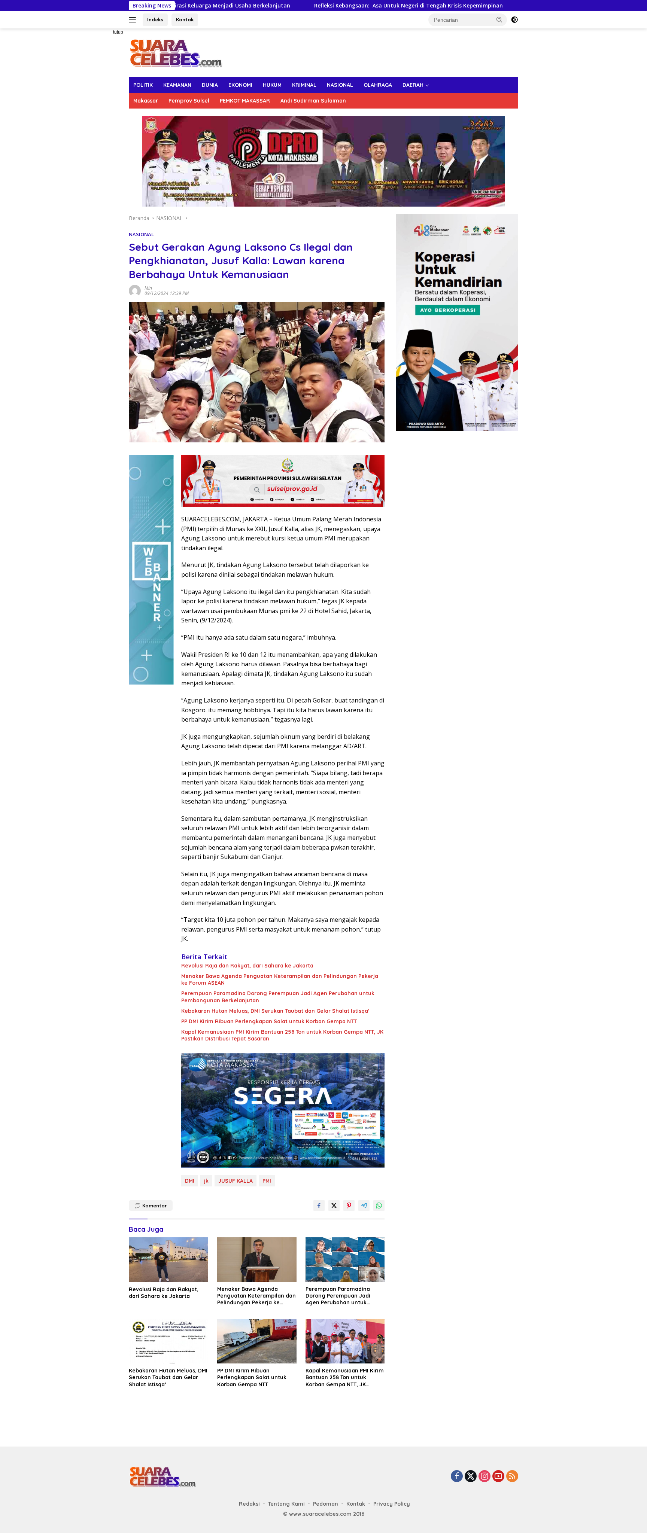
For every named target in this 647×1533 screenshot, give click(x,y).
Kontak (185, 19)
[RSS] (512, 1476)
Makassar (145, 100)
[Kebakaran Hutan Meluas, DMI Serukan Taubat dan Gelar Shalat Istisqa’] (168, 1341)
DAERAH (413, 85)
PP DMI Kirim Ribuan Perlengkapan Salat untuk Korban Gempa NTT (269, 1021)
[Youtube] (498, 1476)
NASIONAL (340, 85)
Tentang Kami (286, 1503)
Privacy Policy (391, 1503)
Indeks (155, 19)
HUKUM (272, 85)
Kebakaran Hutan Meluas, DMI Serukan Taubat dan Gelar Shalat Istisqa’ (275, 1011)
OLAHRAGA (378, 85)
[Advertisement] (102, 140)
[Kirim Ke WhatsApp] (379, 1205)
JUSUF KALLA (235, 1180)
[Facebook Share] (319, 1205)
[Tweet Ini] (334, 1205)
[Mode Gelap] (514, 19)
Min (148, 288)
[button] (499, 19)
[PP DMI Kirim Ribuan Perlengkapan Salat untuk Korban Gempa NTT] (257, 1341)
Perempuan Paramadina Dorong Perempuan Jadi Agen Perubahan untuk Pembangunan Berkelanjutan (277, 996)
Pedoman (325, 1503)
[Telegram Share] (364, 1205)
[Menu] (134, 19)
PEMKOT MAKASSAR (245, 100)
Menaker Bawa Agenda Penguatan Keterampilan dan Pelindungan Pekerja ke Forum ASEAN (279, 979)
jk (206, 1180)
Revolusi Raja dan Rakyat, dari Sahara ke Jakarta (247, 965)
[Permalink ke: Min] (135, 290)
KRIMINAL (304, 85)
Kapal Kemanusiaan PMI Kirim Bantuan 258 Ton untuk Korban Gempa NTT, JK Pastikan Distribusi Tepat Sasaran (282, 1035)
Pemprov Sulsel (188, 100)
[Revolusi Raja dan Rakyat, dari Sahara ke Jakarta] (168, 1259)
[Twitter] (471, 1476)
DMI (189, 1180)
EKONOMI (240, 85)
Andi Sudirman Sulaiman (313, 100)
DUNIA (210, 85)
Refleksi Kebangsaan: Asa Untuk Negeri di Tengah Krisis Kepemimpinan (315, 5)
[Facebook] (457, 1476)
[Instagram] (484, 1476)
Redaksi (249, 1503)
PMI (266, 1180)
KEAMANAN (177, 85)
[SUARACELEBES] (176, 52)
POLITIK (143, 85)
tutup (118, 32)
